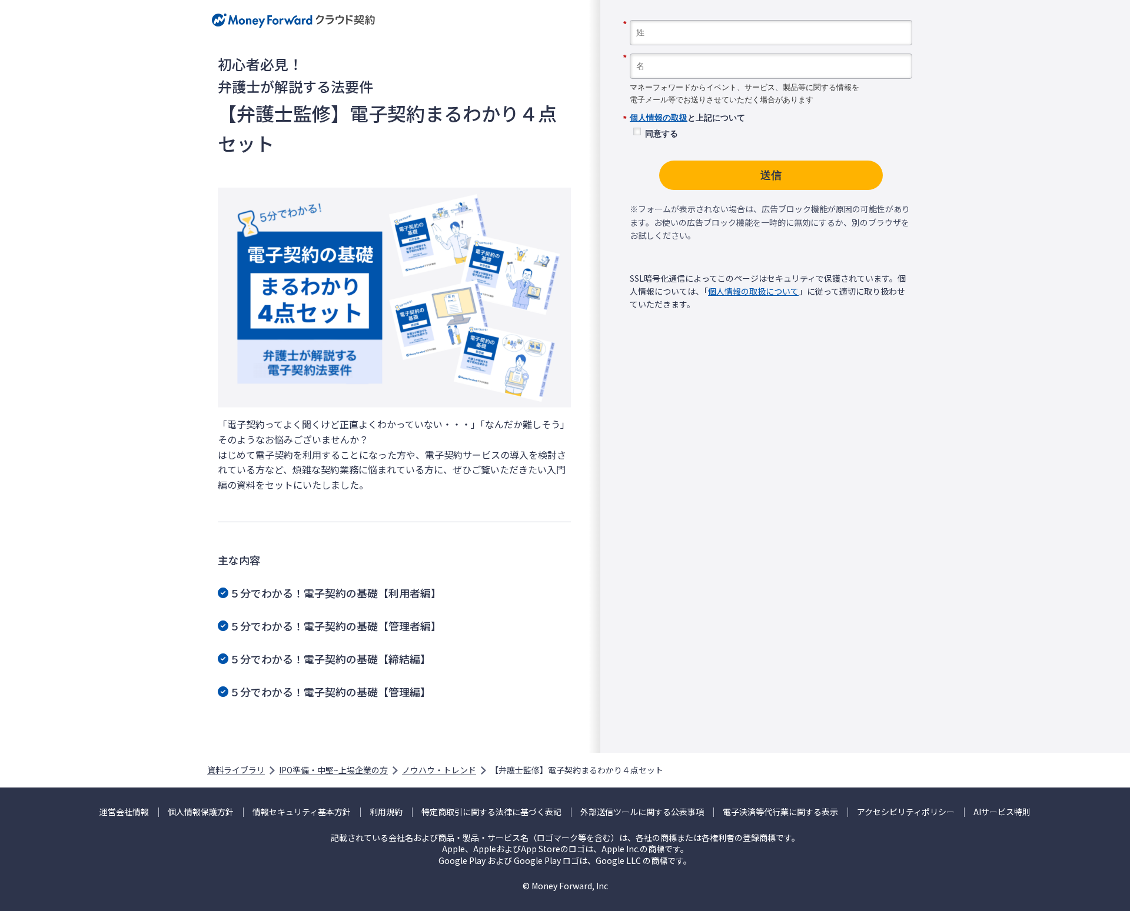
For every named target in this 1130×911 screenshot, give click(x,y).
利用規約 (386, 811)
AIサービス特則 (1002, 811)
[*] (771, 16)
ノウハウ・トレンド (439, 770)
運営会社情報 (124, 811)
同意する (661, 133)
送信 (771, 175)
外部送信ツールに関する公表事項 (642, 811)
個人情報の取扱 (658, 117)
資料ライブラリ (236, 770)
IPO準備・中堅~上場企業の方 (333, 770)
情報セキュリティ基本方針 (301, 811)
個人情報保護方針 (201, 811)
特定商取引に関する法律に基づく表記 (491, 811)
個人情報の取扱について (753, 291)
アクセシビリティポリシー (906, 811)
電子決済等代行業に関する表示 (780, 811)
